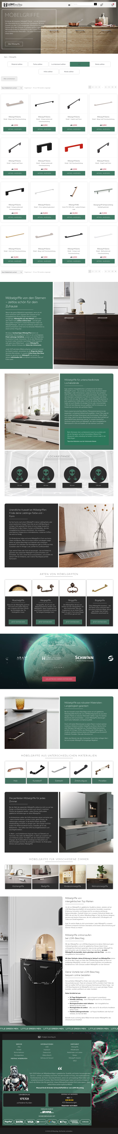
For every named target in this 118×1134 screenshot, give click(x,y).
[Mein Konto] (101, 5)
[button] (69, 5)
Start (5, 57)
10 (112, 87)
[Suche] (95, 4)
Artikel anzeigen (14, 129)
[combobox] (17, 64)
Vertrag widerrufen (19, 1058)
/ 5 (69, 1100)
